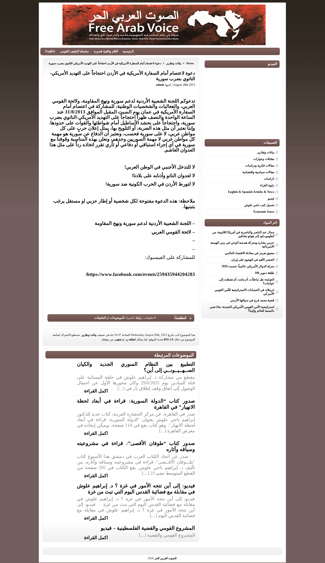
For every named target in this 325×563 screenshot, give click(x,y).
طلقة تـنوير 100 (264, 273)
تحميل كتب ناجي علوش (259, 205)
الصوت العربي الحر (165, 558)
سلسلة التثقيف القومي (74, 51)
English (50, 51)
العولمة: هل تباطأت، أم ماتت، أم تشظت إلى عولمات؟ (246, 281)
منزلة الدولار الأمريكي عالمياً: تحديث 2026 (248, 266)
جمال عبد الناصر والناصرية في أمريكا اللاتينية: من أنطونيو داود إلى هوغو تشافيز (243, 234)
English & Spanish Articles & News (251, 192)
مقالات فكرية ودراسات (259, 165)
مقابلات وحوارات (263, 159)
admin (160, 85)
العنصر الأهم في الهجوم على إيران (252, 259)
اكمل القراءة (96, 390)
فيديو (271, 198)
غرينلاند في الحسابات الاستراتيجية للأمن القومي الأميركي (244, 291)
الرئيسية (128, 51)
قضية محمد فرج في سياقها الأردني (252, 300)
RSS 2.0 (168, 339)
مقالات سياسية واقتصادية (258, 172)
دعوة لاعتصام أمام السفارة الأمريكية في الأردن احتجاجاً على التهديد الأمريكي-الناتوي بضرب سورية (104, 63)
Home (190, 63)
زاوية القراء (267, 185)
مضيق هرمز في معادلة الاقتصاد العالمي (249, 253)
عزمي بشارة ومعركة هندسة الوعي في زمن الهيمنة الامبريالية (242, 244)
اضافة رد (131, 339)
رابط (139, 318)
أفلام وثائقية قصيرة (106, 51)
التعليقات (100, 318)
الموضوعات (117, 318)
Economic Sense (263, 211)
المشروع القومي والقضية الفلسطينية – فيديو (148, 528)
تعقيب (117, 339)
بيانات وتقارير (173, 63)
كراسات (269, 178)
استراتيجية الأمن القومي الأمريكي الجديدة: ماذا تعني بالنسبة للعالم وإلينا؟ (242, 308)
